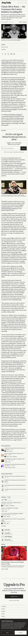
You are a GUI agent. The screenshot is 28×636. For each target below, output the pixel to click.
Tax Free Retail (11, 505)
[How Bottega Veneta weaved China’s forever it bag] (14, 553)
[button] (19, 2)
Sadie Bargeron (7, 449)
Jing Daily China (4, 514)
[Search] (22, 2)
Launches (8, 516)
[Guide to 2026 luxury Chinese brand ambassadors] (2, 449)
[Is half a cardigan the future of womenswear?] (2, 455)
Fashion (7, 451)
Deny (7, 632)
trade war (8, 433)
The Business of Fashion (14, 114)
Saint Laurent (20, 118)
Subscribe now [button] (14, 596)
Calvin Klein (23, 345)
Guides (11, 451)
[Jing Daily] (6, 3)
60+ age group (12, 97)
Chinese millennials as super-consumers (11, 62)
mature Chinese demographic (9, 109)
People (10, 467)
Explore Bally (3, 525)
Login (18, 600)
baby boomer (16, 361)
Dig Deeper (3, 49)
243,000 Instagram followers (9, 208)
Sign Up (24, 148)
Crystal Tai (9, 514)
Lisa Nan (2, 509)
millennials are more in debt (14, 165)
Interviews (13, 467)
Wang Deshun (5, 270)
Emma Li (6, 454)
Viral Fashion (14, 456)
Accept (20, 632)
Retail (4, 505)
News (11, 456)
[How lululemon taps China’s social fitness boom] (2, 460)
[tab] (9, 497)
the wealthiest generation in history (14, 391)
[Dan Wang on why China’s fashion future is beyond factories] (2, 466)
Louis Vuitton (4, 259)
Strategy (7, 505)
